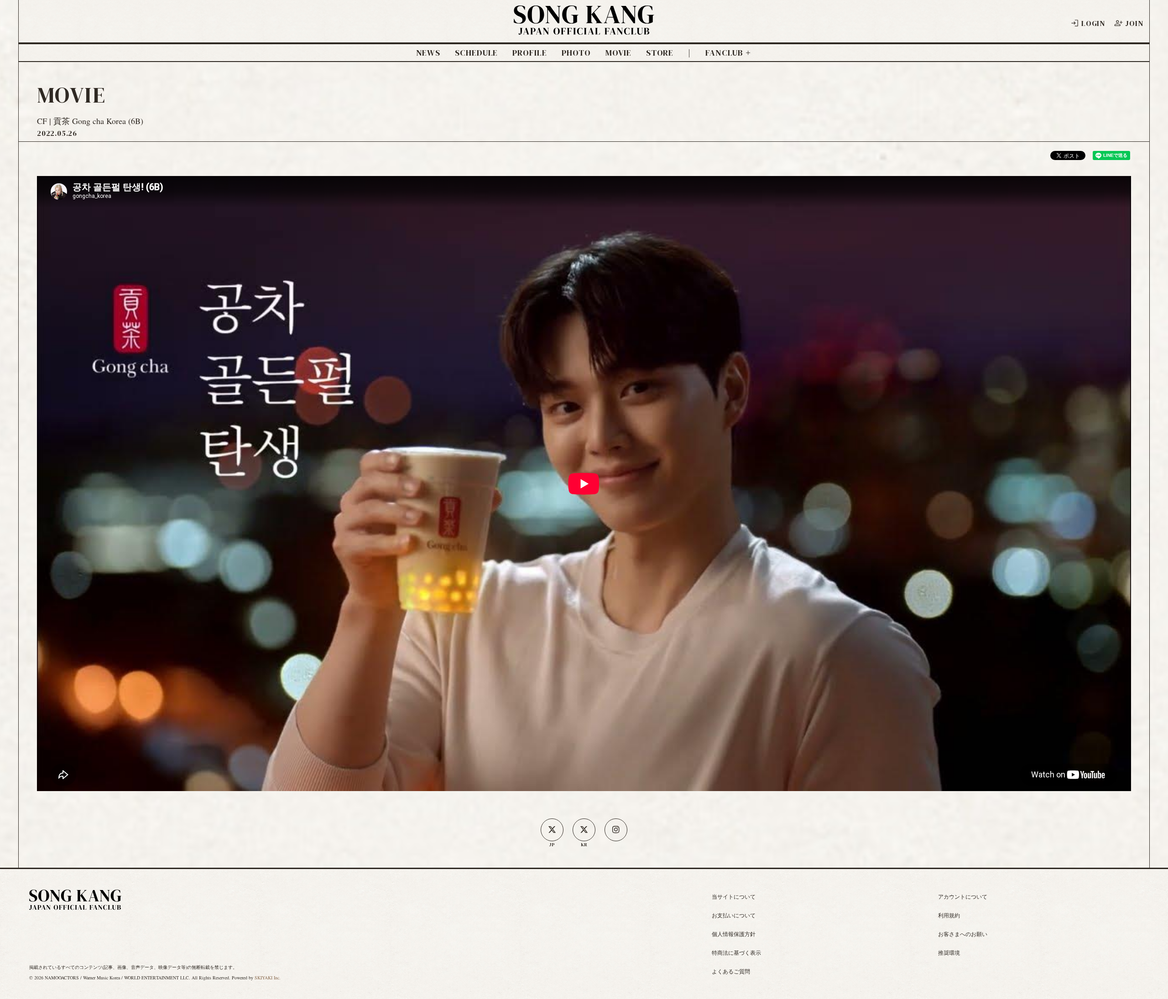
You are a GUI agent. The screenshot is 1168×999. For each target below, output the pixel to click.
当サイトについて (734, 896)
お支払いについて (734, 915)
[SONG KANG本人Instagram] (616, 829)
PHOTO (576, 53)
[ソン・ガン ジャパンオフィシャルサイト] (584, 29)
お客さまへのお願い (962, 933)
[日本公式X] (552, 829)
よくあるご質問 (731, 971)
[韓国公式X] (584, 829)
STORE (660, 53)
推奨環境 (949, 952)
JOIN (1134, 23)
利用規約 (949, 915)
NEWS (428, 53)
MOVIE (618, 53)
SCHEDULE (476, 53)
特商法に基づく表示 (736, 952)
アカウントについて (962, 896)
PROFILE (529, 53)
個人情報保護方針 (734, 933)
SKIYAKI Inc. (268, 977)
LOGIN (1093, 23)
